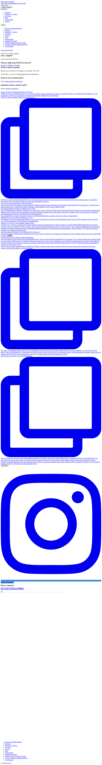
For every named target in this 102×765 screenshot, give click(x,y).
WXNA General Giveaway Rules (15, 43)
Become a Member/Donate (13, 28)
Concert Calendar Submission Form (16, 44)
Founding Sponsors (11, 41)
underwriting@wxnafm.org (14, 81)
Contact (7, 21)
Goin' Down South (7, 50)
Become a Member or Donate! (10, 65)
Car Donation (9, 46)
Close (3, 25)
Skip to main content (7, 1)
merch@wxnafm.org (11, 88)
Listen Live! (4, 5)
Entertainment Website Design (21, 763)
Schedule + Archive (11, 14)
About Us (8, 12)
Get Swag (8, 16)
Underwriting (9, 19)
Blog (6, 18)
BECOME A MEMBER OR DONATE (13, 3)
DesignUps (35, 763)
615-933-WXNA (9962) (12, 588)
